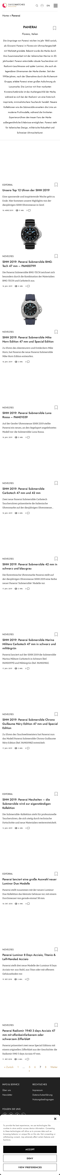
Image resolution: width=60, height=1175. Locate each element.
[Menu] (56, 5)
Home (5, 15)
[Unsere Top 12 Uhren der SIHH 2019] (30, 162)
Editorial (7, 185)
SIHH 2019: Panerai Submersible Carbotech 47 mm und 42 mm (23, 491)
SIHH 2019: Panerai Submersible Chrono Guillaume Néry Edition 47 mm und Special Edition (30, 724)
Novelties (8, 256)
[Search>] (37, 5)
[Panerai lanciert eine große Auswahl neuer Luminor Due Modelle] (30, 852)
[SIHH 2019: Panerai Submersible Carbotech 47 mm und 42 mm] (30, 461)
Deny (30, 1158)
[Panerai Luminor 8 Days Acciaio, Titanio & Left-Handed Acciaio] (30, 927)
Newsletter (7, 1094)
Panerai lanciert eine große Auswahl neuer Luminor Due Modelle (29, 881)
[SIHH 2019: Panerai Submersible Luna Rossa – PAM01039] (30, 385)
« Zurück (8, 1067)
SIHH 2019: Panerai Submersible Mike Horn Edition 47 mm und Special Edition (28, 339)
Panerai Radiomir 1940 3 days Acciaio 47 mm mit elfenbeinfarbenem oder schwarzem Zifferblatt (28, 1035)
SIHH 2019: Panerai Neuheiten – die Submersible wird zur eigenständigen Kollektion (26, 804)
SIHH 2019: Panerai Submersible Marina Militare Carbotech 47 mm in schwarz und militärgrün (29, 644)
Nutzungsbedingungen (43, 1099)
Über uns (6, 1090)
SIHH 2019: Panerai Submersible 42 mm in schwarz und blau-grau (29, 566)
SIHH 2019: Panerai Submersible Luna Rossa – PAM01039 (26, 415)
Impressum (37, 1090)
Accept (30, 1149)
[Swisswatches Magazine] (13, 6)
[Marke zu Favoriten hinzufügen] (54, 28)
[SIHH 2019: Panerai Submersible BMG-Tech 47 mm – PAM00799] (30, 234)
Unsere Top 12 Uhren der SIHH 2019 (26, 190)
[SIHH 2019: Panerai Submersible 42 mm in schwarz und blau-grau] (30, 537)
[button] (55, 1118)
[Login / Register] (42, 5)
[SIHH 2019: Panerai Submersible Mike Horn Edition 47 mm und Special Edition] (30, 310)
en (48, 5)
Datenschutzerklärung (42, 1094)
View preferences (30, 1167)
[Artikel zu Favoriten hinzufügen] (56, 185)
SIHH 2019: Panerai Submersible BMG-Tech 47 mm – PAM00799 (27, 264)
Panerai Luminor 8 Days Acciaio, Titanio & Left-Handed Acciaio (29, 957)
